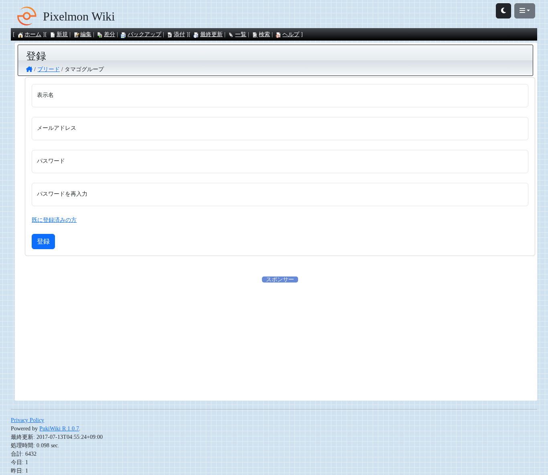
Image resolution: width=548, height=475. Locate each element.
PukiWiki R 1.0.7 (59, 429)
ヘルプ (290, 34)
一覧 (240, 34)
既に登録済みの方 (54, 220)
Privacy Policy (27, 420)
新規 (62, 34)
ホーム (32, 34)
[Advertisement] (280, 340)
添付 (179, 34)
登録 (43, 241)
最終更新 (211, 34)
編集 (85, 34)
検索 (264, 34)
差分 (109, 34)
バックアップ (144, 34)
